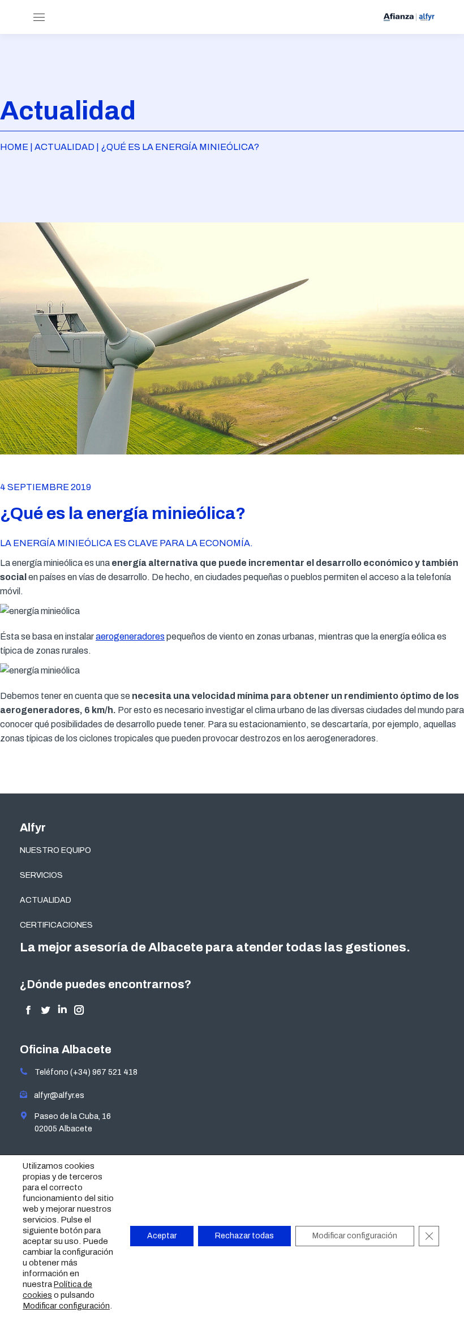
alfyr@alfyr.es (56, 1095)
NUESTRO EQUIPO (55, 850)
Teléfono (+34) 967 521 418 (83, 1072)
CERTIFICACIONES (56, 925)
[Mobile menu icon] (39, 17)
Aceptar (162, 1236)
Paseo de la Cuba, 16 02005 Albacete (69, 1122)
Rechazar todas (244, 1236)
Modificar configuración (66, 1305)
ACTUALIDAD (45, 900)
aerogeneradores (130, 636)
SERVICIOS (41, 875)
